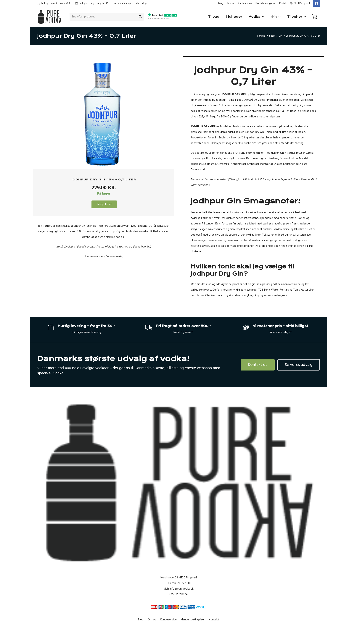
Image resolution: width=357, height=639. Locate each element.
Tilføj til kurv (104, 204)
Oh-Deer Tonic (214, 295)
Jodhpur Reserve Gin (302, 179)
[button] (164, 61)
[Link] (49, 16)
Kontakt (283, 3)
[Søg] (140, 17)
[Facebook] (316, 3)
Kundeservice (245, 3)
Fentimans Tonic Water (294, 290)
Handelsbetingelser (265, 3)
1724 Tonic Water (268, 290)
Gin (280, 36)
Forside (261, 36)
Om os (230, 3)
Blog (220, 3)
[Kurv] (314, 17)
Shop (272, 36)
